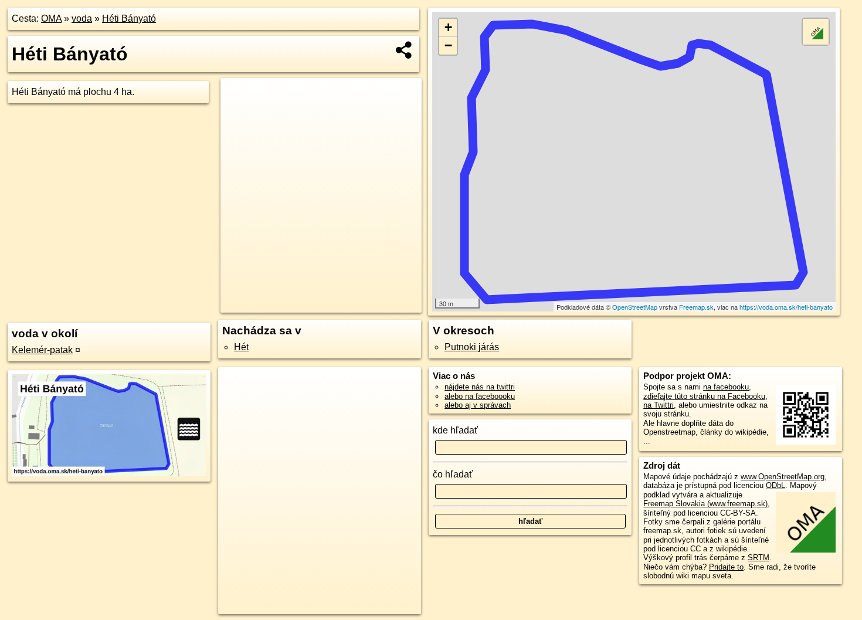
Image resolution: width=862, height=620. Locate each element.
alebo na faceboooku (479, 396)
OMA (51, 18)
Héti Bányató (129, 18)
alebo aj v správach (477, 405)
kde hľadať (455, 430)
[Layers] (816, 32)
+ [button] (448, 27)
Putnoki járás (471, 347)
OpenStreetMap (634, 306)
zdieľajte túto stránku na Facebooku (704, 396)
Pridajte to (726, 567)
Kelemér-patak (42, 350)
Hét (241, 347)
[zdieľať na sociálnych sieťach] (404, 49)
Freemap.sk (696, 306)
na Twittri (658, 405)
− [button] (448, 45)
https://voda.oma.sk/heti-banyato (786, 306)
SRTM (758, 557)
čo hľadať (453, 474)
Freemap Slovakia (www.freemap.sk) (705, 503)
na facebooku (726, 386)
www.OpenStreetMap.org (782, 476)
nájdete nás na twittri (479, 386)
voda (82, 18)
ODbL (775, 485)
